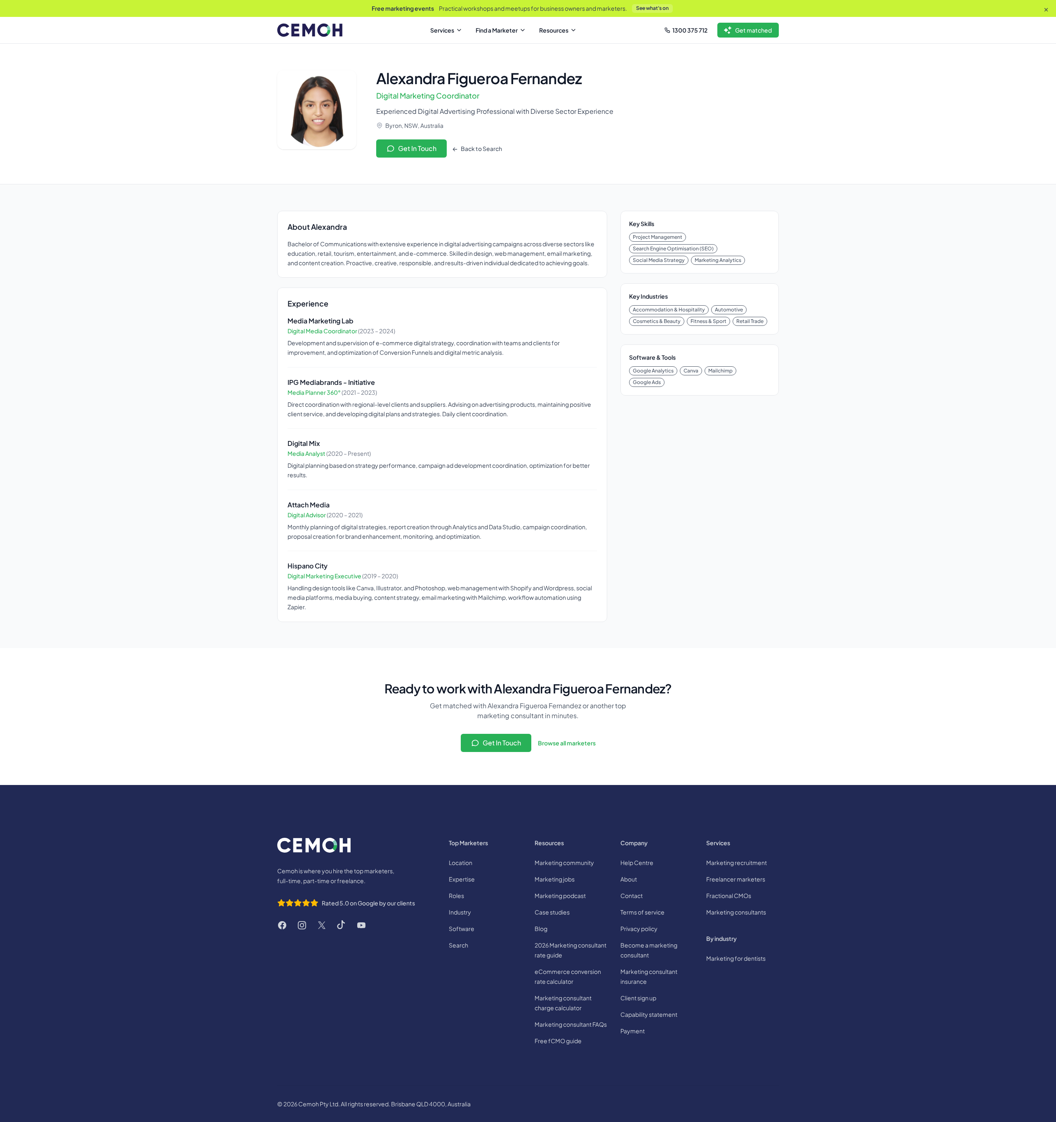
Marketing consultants (736, 912)
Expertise (462, 879)
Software (461, 928)
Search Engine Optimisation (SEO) (673, 248)
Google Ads (647, 382)
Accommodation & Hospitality (669, 309)
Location (460, 862)
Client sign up (638, 998)
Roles (456, 895)
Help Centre (636, 862)
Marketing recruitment (736, 862)
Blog (541, 928)
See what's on (652, 8)
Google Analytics (653, 371)
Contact (631, 895)
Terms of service (642, 912)
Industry (460, 912)
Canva (691, 371)
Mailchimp (720, 371)
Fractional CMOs (728, 895)
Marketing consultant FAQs (571, 1024)
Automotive (729, 309)
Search (458, 945)
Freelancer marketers (735, 879)
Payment (632, 1031)
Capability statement (648, 1014)
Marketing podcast (560, 895)
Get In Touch (417, 148)
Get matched (753, 30)
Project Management (657, 237)
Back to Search (481, 148)
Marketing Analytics (718, 260)
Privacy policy (639, 928)
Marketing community (564, 862)
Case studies (552, 912)
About (628, 879)
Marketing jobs (555, 879)
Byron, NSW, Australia (414, 125)
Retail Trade (750, 321)
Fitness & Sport (708, 321)
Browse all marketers (567, 743)
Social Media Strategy (659, 260)
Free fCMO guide (558, 1040)
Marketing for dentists (736, 958)
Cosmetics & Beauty (657, 321)
